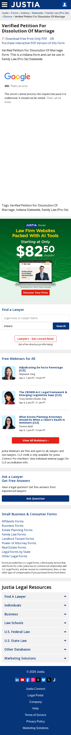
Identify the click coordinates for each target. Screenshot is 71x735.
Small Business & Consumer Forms (29, 514)
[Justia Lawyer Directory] (54, 680)
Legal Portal (35, 695)
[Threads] (38, 680)
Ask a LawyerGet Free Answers (16, 478)
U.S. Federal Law (17, 632)
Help (35, 708)
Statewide (37, 12)
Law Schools (13, 623)
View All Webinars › (36, 440)
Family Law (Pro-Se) (57, 12)
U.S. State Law (15, 640)
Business (11, 614)
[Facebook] (27, 680)
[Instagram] (33, 680)
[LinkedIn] (17, 680)
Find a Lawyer (13, 309)
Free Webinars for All (18, 359)
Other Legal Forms (14, 556)
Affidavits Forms (13, 521)
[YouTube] (22, 680)
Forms (14, 12)
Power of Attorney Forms (19, 543)
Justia (5, 12)
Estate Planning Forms (17, 530)
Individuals (12, 605)
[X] (49, 680)
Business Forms (12, 526)
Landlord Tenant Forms (18, 539)
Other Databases (17, 649)
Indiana (25, 12)
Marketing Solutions (20, 658)
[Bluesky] (43, 680)
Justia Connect (35, 688)
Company (35, 701)
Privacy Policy (35, 721)
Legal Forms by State (16, 552)
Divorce (7, 16)
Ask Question (35, 498)
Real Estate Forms (14, 547)
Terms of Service (35, 714)
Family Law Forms (14, 534)
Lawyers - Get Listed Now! (35, 338)
